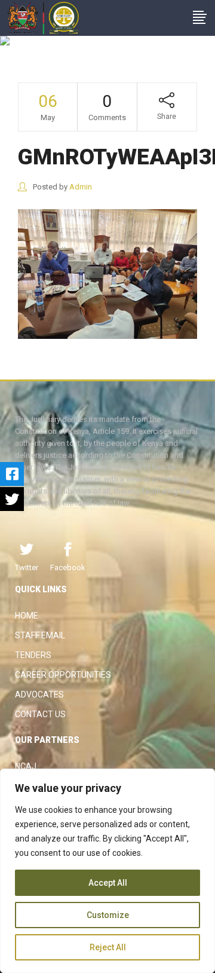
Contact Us (40, 714)
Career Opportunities (63, 675)
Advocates (39, 694)
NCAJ (25, 766)
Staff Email (40, 635)
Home (26, 615)
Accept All (107, 883)
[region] (107, 871)
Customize (108, 915)
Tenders (33, 655)
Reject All (108, 947)
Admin (80, 186)
